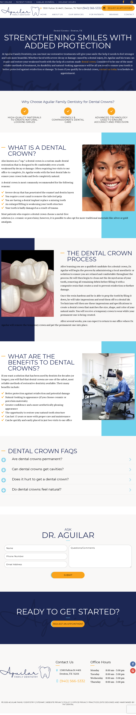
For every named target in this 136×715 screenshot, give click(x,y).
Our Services (76, 14)
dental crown (89, 61)
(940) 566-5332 (91, 8)
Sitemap (40, 702)
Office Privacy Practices (85, 702)
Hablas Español (45, 2)
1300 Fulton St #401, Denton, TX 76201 (62, 8)
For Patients (96, 14)
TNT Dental (68, 704)
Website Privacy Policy (58, 702)
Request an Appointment (120, 8)
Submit (68, 575)
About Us (57, 14)
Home (43, 14)
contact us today (108, 69)
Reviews (114, 14)
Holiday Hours (67, 2)
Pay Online (6, 2)
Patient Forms (24, 2)
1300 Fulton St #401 (70, 671)
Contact (129, 14)
